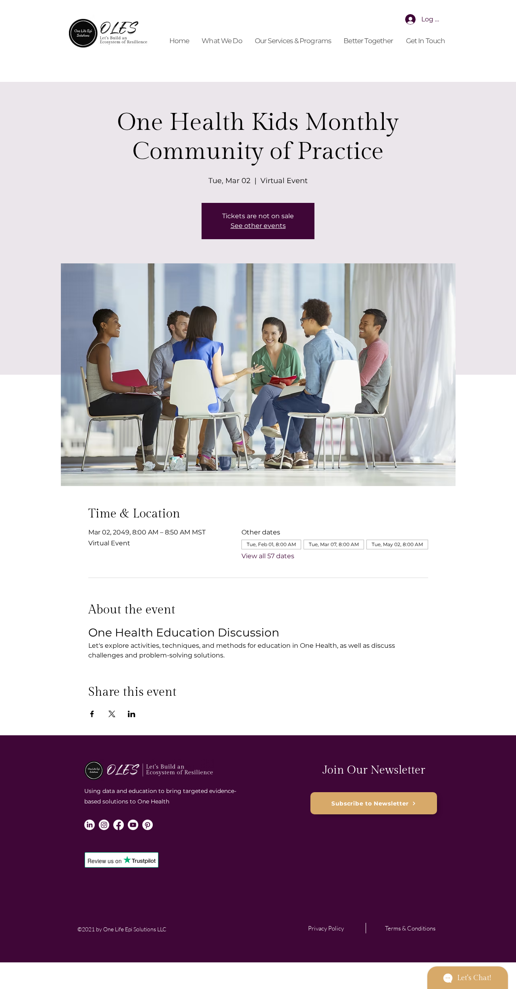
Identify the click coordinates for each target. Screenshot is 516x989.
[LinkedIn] (89, 825)
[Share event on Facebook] (92, 714)
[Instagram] (104, 825)
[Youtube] (133, 825)
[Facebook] (118, 825)
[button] (222, 40)
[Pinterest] (147, 825)
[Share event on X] (112, 714)
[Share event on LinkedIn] (131, 714)
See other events (258, 226)
